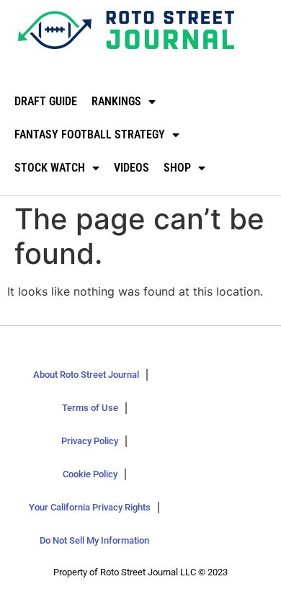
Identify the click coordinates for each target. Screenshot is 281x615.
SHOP (177, 167)
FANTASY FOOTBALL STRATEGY (89, 134)
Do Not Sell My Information (94, 540)
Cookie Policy (90, 474)
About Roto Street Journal (86, 374)
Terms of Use (90, 407)
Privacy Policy (89, 440)
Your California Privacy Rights (90, 507)
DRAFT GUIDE (45, 101)
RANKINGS (116, 101)
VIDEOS (131, 167)
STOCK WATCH (49, 167)
